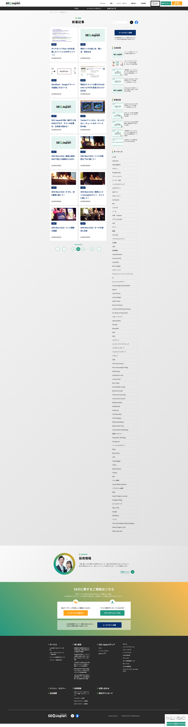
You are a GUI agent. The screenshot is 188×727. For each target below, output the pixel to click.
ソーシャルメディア (118, 445)
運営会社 (133, 3)
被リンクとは (126, 663)
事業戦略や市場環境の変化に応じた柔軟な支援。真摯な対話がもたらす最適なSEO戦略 (82, 649)
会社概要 (53, 693)
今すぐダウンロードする (112, 613)
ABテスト (115, 192)
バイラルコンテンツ (118, 239)
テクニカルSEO (117, 219)
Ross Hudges (116, 266)
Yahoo (114, 465)
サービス (102, 3)
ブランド (115, 356)
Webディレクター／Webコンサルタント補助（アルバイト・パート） (82, 693)
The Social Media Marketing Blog (123, 523)
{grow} (114, 289)
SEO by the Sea (117, 531)
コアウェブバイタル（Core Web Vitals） (130, 670)
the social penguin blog (120, 367)
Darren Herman (117, 305)
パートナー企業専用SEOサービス (57, 657)
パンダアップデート (118, 348)
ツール (114, 211)
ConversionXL (116, 258)
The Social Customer (119, 395)
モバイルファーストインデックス (122, 274)
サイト (114, 227)
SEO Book (115, 515)
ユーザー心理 (116, 180)
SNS (113, 332)
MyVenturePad (117, 402)
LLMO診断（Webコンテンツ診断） (57, 649)
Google (114, 512)
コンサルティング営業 (79, 698)
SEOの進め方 (116, 165)
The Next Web (117, 414)
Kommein (115, 410)
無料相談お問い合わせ (177, 3)
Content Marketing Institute (121, 309)
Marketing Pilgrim (118, 422)
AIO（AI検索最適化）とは (129, 661)
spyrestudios (116, 321)
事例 (111, 3)
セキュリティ (116, 196)
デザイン (115, 169)
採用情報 (143, 3)
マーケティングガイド (94, 8)
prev (57, 249)
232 (74, 249)
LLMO (114, 157)
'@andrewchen (117, 254)
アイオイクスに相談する (76, 613)
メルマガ (115, 208)
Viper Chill (115, 508)
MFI (113, 204)
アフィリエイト (117, 176)
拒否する (176, 722)
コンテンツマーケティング (120, 344)
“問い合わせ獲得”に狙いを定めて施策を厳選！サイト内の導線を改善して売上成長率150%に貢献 (82, 676)
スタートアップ (117, 317)
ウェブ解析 (115, 480)
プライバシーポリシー (113, 715)
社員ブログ (110, 8)
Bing (113, 449)
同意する (176, 724)
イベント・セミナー (121, 3)
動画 (113, 231)
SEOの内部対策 (126, 655)
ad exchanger (116, 297)
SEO (113, 336)
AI (113, 278)
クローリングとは (127, 649)
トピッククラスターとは (128, 647)
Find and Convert (118, 363)
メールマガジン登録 (125, 33)
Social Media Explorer (119, 484)
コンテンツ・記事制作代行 (56, 660)
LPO (113, 457)
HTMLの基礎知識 (127, 666)
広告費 (114, 243)
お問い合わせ (104, 688)
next (99, 249)
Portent (114, 324)
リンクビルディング (118, 184)
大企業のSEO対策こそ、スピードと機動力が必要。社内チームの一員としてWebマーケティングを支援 (82, 657)
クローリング (116, 270)
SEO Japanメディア (155, 3)
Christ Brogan (116, 418)
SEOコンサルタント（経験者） (81, 703)
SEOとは (125, 644)
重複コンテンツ (117, 434)
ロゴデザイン (116, 188)
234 (83, 249)
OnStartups (116, 371)
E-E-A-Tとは (126, 658)
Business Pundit (117, 391)
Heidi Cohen (116, 301)
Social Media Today (118, 387)
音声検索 (115, 250)
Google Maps (116, 172)
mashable (115, 262)
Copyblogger (116, 461)
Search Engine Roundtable (121, 285)
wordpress (115, 200)
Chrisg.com (116, 441)
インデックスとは (127, 652)
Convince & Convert (118, 399)
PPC (113, 476)
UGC (113, 223)
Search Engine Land (119, 527)
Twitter (114, 473)
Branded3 (115, 328)
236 (92, 249)
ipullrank (115, 161)
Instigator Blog (117, 500)
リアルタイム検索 (117, 488)
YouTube (115, 235)
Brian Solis (115, 453)
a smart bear (116, 379)
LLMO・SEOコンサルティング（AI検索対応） (57, 653)
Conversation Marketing (120, 430)
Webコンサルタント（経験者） (81, 701)
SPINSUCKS (116, 406)
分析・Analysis (117, 215)
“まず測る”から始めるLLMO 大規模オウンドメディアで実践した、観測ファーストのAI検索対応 (82, 664)
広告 (113, 360)
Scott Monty (116, 293)
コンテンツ (115, 340)
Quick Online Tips (118, 426)
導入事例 (77, 644)
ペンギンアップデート (119, 352)
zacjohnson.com (117, 375)
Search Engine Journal (119, 496)
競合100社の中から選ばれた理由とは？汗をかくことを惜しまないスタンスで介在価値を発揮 (82, 670)
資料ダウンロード (165, 3)
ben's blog (115, 383)
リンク (114, 519)
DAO (113, 492)
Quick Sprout (116, 469)
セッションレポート (118, 282)
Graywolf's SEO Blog (119, 437)
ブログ (76, 8)
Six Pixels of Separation (120, 313)
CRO (113, 246)
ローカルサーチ (117, 504)
